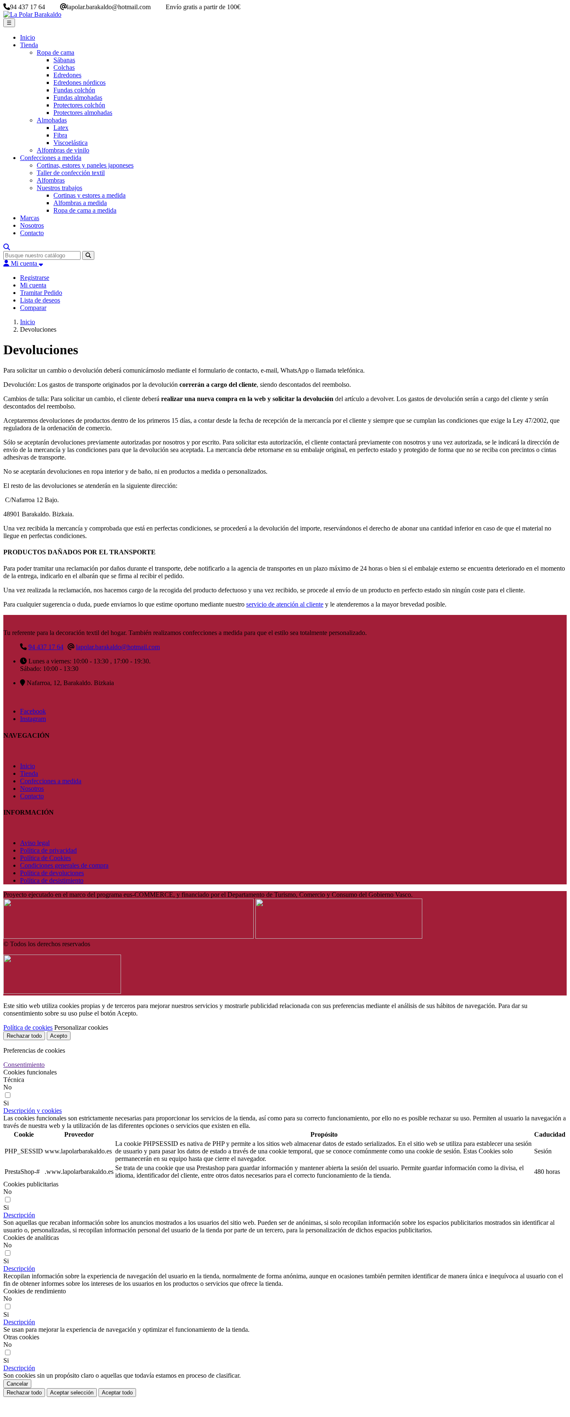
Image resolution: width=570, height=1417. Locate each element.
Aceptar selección (71, 1392)
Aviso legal (35, 842)
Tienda (29, 773)
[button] (32, 1110)
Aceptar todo (117, 1392)
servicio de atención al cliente (284, 604)
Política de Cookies (45, 857)
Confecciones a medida (50, 781)
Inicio (27, 765)
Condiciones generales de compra (64, 865)
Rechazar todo (24, 1036)
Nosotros (32, 788)
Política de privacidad (48, 850)
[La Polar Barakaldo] (32, 14)
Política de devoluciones (52, 872)
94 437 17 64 (45, 646)
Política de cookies (28, 1027)
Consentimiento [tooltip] (24, 1064)
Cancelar (17, 1384)
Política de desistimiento (51, 880)
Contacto (32, 796)
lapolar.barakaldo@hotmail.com (118, 646)
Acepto (58, 1036)
